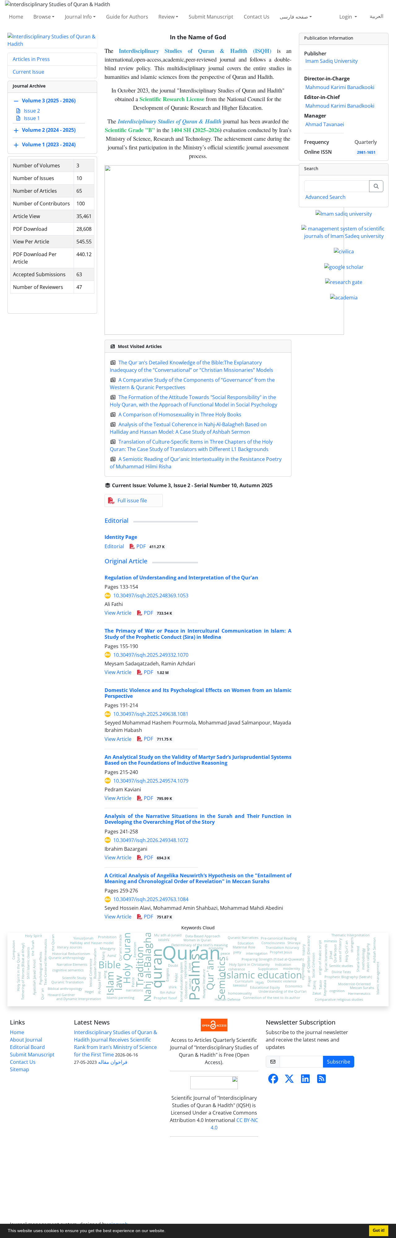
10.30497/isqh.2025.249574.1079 (150, 780)
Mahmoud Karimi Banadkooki (339, 87)
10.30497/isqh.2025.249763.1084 (150, 899)
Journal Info (78, 16)
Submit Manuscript (211, 16)
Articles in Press (31, 59)
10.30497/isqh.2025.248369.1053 (150, 595)
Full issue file (132, 500)
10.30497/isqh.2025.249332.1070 (150, 654)
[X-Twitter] (289, 1080)
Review (166, 16)
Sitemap (19, 1069)
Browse (42, 16)
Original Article (126, 561)
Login (346, 16)
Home (16, 16)
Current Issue (28, 71)
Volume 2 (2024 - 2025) (48, 130)
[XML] (277, 485)
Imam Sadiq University (331, 61)
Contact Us (256, 16)
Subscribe (338, 1061)
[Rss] (321, 1080)
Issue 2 (31, 110)
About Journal (26, 1039)
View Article (118, 612)
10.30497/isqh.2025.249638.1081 (150, 714)
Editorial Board (27, 1047)
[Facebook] (273, 1080)
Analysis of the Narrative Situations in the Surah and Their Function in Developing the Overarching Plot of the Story (198, 819)
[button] (168, 1231)
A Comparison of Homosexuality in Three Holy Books (179, 414)
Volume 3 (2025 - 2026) (48, 100)
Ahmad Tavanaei (324, 124)
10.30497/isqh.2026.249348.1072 (150, 840)
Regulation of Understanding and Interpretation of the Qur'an (181, 577)
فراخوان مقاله (112, 1062)
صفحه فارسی (294, 16)
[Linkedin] (305, 1080)
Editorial (116, 520)
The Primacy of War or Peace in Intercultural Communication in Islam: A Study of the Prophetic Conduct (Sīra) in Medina (198, 633)
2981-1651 (366, 152)
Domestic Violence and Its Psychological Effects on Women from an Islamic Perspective (198, 693)
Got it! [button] (379, 1230)
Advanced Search (325, 197)
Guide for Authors (127, 16)
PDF (150, 546)
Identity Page (121, 537)
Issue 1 (31, 118)
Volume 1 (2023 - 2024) (48, 144)
